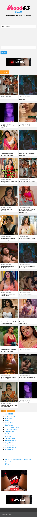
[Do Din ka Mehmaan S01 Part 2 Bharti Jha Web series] (9, 364)
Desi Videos (9, 425)
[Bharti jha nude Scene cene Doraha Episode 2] (9, 253)
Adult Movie (8, 418)
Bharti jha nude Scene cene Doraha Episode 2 (8, 267)
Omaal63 (18, 12)
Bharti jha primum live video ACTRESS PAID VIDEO (8, 350)
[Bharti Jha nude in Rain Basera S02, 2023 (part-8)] (9, 392)
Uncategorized (9, 445)
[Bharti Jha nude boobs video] (9, 85)
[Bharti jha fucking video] (28, 280)
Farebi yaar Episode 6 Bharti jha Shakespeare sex (8, 322)
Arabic (7, 421)
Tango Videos (9, 443)
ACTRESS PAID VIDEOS (6, 96)
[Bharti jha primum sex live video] (9, 112)
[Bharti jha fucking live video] (28, 390)
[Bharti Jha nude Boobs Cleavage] (9, 196)
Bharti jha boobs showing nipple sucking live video (8, 239)
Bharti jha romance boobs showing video (8, 294)
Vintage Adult (9, 449)
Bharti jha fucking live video (26, 402)
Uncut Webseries (24, 152)
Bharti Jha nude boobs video (8, 98)
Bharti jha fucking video (25, 294)
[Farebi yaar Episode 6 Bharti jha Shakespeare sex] (9, 308)
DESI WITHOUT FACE (12, 427)
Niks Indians (9, 434)
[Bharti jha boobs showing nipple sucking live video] (9, 225)
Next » (12, 411)
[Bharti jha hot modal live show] (28, 337)
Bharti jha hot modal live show (27, 351)
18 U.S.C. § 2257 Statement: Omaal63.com (18, 460)
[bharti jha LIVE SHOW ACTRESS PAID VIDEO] (9, 140)
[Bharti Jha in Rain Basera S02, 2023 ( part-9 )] (28, 364)
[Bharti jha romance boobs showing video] (9, 280)
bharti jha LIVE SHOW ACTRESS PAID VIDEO (7, 154)
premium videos (10, 438)
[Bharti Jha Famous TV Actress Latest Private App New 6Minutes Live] (28, 196)
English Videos (9, 432)
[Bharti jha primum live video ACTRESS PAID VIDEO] (9, 336)
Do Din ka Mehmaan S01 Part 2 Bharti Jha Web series (9, 378)
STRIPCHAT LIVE (10, 440)
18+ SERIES (9, 414)
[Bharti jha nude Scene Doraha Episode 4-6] (28, 225)
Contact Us (8, 462)
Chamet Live (9, 423)
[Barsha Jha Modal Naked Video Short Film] (9, 168)
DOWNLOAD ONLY (11, 429)
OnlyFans (8, 436)
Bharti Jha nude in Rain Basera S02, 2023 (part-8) (9, 405)
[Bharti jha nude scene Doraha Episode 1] (28, 85)
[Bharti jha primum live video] (28, 112)
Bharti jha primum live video (26, 126)
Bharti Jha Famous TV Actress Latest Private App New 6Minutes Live (27, 210)
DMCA (7, 464)
